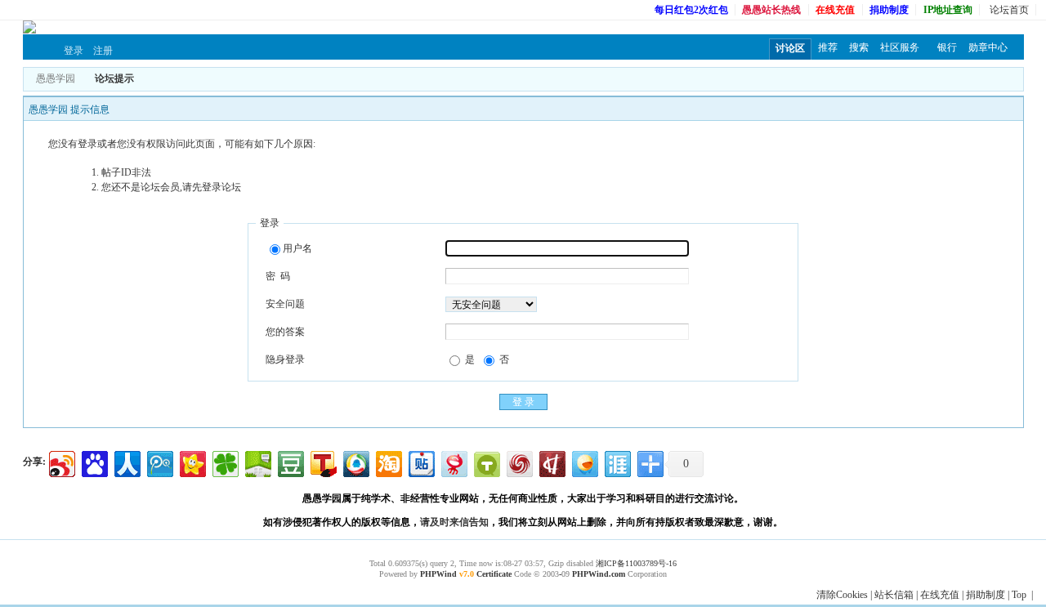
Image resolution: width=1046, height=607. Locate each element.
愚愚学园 (55, 78)
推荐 (828, 47)
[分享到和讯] (551, 462)
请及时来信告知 (454, 522)
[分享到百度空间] (257, 462)
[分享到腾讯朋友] (224, 462)
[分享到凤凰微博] (518, 462)
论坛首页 (1009, 10)
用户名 (297, 248)
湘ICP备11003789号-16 (636, 563)
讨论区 (790, 48)
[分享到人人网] (126, 462)
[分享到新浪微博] (61, 462)
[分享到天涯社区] (616, 462)
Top (1019, 594)
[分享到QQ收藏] (355, 462)
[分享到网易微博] (453, 462)
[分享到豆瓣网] (290, 462)
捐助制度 (985, 594)
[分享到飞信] (584, 462)
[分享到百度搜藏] (93, 462)
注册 (103, 50)
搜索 (859, 47)
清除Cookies (842, 594)
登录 (73, 50)
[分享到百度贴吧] (420, 462)
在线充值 (939, 594)
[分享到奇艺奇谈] (486, 462)
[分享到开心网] (192, 462)
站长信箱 (894, 594)
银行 (947, 47)
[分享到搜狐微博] (322, 462)
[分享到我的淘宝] (388, 462)
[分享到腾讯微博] (159, 462)
